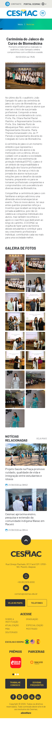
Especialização (34, 625)
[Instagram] (19, 697)
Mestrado (31, 628)
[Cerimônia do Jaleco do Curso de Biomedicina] (22, 13)
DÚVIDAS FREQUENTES (37, 683)
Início (20, 24)
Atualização (12, 625)
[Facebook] (13, 697)
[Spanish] (38, 642)
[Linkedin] (38, 697)
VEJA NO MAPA (15, 603)
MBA (7, 628)
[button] (13, 674)
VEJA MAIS (41, 438)
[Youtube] (32, 697)
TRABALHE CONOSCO (15, 683)
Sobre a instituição (11, 620)
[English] (32, 642)
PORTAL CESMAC (32, 4)
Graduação (32, 619)
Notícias (30, 24)
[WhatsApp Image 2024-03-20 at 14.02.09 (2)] (25, 75)
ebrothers (26, 713)
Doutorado (11, 632)
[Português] (27, 642)
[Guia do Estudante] (15, 662)
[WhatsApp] (25, 697)
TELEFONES (37, 603)
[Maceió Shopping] (36, 662)
